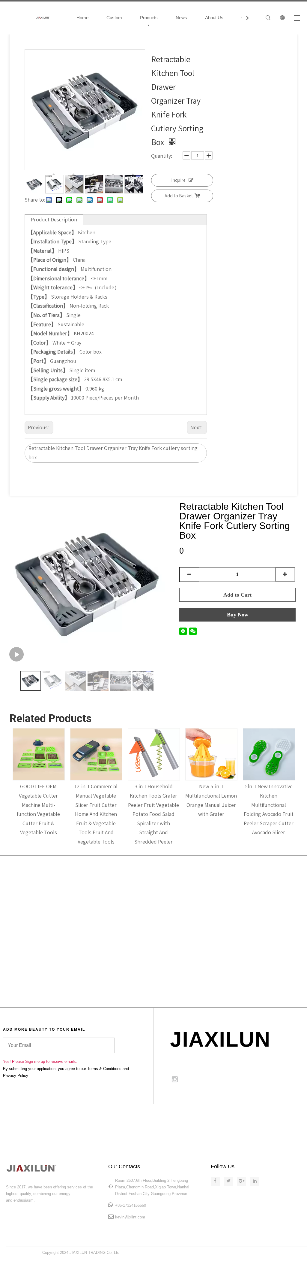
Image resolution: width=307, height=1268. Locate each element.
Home (82, 17)
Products (149, 17)
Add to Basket (179, 196)
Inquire (178, 180)
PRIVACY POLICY (289, 1124)
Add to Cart (237, 595)
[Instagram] (175, 1079)
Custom (114, 17)
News (181, 17)
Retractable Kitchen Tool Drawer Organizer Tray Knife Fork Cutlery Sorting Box (234, 521)
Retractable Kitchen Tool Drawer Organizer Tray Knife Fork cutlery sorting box (113, 453)
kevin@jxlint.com (130, 1217)
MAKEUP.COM (206, 1116)
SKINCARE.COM (165, 1116)
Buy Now (237, 615)
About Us (214, 17)
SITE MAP (241, 1116)
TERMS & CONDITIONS (284, 1116)
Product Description (54, 219)
